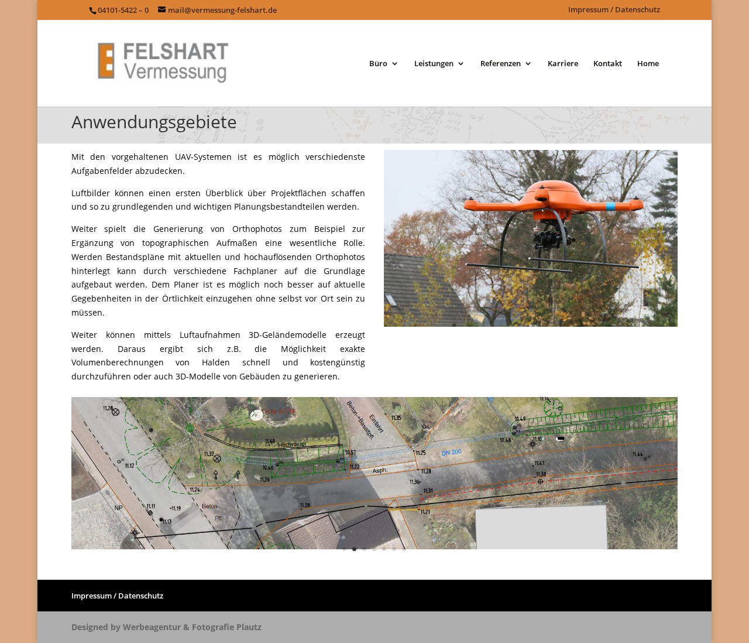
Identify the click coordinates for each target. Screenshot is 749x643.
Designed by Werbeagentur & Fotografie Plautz (166, 626)
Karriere (563, 64)
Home (648, 64)
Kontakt (607, 64)
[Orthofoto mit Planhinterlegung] (374, 546)
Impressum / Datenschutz (614, 10)
